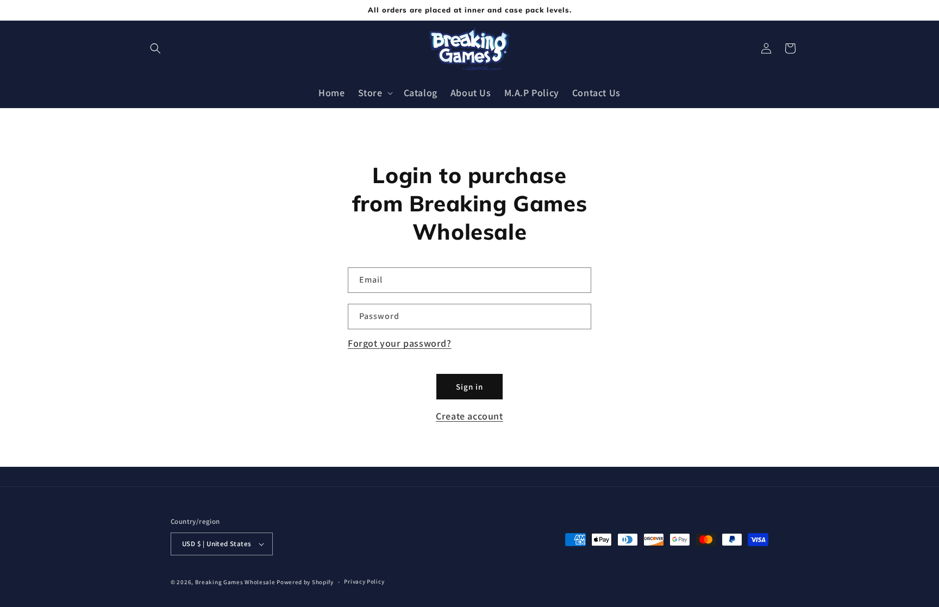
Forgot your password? (400, 343)
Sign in (469, 386)
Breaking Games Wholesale (235, 582)
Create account (469, 416)
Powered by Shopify (305, 582)
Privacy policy (364, 581)
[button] (155, 48)
